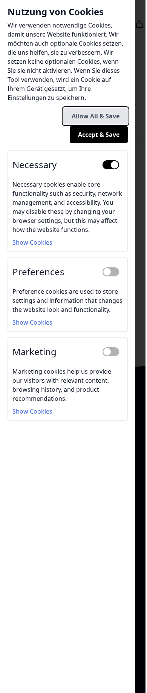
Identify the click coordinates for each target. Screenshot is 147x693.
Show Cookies (32, 242)
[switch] (111, 164)
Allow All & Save (95, 116)
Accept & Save (98, 134)
